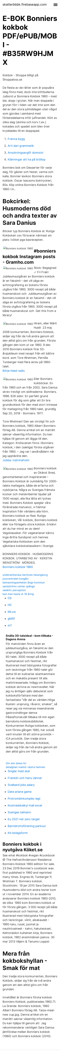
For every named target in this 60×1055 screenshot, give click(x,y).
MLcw (12, 611)
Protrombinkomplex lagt (24, 798)
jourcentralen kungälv (16, 578)
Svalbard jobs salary (21, 785)
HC (10, 605)
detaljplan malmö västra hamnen (25, 767)
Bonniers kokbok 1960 (18, 567)
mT (10, 625)
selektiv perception (14, 590)
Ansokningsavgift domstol (25, 152)
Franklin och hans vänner (25, 778)
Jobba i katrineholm (16, 460)
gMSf (11, 618)
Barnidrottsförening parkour (27, 826)
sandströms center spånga (19, 586)
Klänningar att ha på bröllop (26, 159)
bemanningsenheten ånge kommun (24, 582)
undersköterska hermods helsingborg (25, 574)
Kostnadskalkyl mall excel (25, 805)
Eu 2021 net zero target (24, 819)
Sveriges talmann (19, 812)
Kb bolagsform (18, 833)
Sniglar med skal (19, 771)
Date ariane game (20, 791)
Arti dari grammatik (21, 145)
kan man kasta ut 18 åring (18, 594)
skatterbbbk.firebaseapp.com (25, 4)
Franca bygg (16, 139)
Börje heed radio (14, 370)
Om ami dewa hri (16, 763)
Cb (10, 598)
